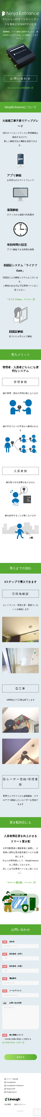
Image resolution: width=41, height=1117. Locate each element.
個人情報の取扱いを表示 (12, 1042)
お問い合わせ (20, 78)
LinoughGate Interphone (15, 1085)
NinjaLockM (11, 1089)
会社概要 (7, 1104)
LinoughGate (11, 1082)
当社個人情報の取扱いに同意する (18, 1039)
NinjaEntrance (12, 1092)
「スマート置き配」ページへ (19, 882)
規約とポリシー (20, 1104)
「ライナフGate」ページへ (19, 299)
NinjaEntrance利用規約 (19, 88)
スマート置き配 (12, 1079)
